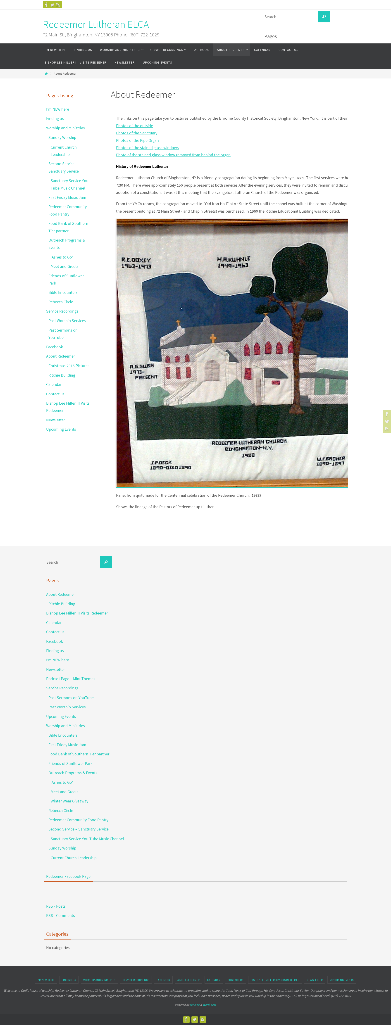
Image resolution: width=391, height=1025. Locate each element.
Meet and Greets (65, 266)
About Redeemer (60, 356)
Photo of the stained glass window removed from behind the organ (173, 154)
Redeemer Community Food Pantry (78, 819)
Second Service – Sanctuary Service (78, 829)
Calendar (54, 384)
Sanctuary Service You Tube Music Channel (87, 838)
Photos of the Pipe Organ (137, 140)
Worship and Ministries (65, 127)
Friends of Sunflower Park (70, 763)
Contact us (55, 393)
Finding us (55, 118)
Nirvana (195, 1005)
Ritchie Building (61, 375)
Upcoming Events (61, 429)
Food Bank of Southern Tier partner (78, 754)
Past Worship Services (67, 320)
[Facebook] (46, 4)
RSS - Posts (56, 906)
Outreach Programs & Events (72, 772)
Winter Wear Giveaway (69, 801)
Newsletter (55, 419)
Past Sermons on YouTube (71, 697)
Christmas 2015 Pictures (68, 365)
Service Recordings (62, 311)
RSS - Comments (60, 915)
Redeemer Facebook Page (68, 876)
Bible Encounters (63, 292)
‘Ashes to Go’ (62, 257)
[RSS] (58, 4)
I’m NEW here (57, 109)
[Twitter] (52, 4)
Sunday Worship (62, 137)
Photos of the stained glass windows (147, 147)
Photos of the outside (134, 125)
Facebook (54, 346)
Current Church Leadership (74, 857)
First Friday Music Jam (67, 197)
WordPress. (209, 1005)
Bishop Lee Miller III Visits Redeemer (77, 613)
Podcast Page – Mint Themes (70, 678)
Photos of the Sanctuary (136, 132)
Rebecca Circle (60, 301)
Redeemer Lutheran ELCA (96, 24)
